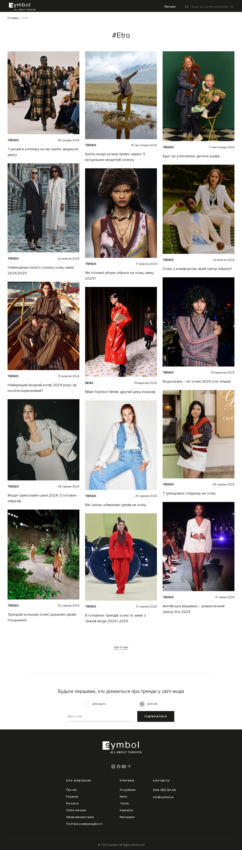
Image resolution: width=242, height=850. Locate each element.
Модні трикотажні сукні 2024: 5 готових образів (42, 498)
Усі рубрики (128, 790)
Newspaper (127, 817)
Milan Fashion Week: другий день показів (120, 392)
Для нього (99, 704)
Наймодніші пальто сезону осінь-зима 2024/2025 (41, 270)
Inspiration (126, 810)
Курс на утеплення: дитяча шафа (191, 156)
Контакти (72, 803)
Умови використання (80, 817)
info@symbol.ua (163, 797)
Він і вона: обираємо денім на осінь (115, 504)
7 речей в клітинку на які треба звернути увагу (43, 152)
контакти (161, 780)
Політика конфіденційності (84, 824)
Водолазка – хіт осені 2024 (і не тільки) (197, 381)
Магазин (170, 7)
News (89, 383)
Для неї (152, 704)
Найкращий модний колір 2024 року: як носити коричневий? (42, 388)
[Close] (186, 6)
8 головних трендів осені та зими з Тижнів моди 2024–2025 (115, 618)
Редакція (72, 797)
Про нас (71, 790)
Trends (13, 140)
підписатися (156, 716)
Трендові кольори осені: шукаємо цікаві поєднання (42, 617)
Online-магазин (76, 810)
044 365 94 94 (164, 790)
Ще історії (121, 647)
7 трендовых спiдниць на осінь (189, 493)
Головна (13, 18)
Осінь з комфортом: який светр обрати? (197, 269)
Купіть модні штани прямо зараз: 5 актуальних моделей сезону (115, 157)
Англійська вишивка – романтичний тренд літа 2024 (194, 609)
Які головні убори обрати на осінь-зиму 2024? (119, 276)
